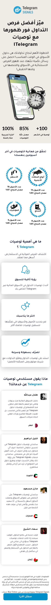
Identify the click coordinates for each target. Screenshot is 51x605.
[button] (25, 596)
